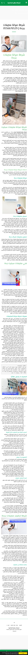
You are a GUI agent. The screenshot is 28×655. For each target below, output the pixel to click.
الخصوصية (14, 631)
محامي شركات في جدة (22, 7)
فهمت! (23, 653)
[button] (26, 2)
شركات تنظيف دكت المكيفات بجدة (20, 10)
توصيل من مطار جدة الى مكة (21, 13)
